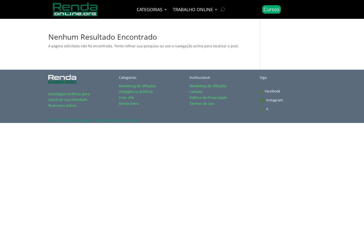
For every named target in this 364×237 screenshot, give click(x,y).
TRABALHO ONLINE (193, 10)
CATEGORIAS (149, 10)
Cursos (271, 9)
